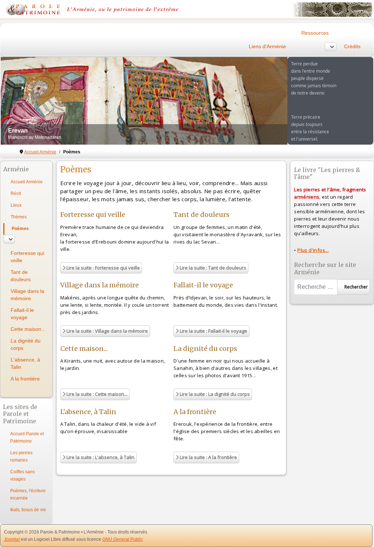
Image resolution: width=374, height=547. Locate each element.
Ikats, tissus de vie (28, 509)
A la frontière (25, 379)
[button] (265, 100)
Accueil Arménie (27, 181)
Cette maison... (28, 329)
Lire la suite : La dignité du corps (214, 394)
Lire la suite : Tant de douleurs (212, 267)
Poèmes (20, 228)
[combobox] (315, 287)
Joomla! (12, 539)
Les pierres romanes (21, 456)
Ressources (315, 33)
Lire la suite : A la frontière (208, 457)
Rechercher (356, 287)
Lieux (16, 205)
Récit (16, 193)
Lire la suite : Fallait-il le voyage (213, 331)
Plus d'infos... (313, 250)
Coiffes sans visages (22, 475)
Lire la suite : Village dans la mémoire (106, 331)
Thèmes (19, 216)
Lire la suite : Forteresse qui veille (102, 267)
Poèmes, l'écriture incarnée (28, 494)
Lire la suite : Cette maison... (96, 394)
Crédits (352, 46)
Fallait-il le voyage (22, 313)
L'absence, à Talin (25, 363)
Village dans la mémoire (27, 294)
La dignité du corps (26, 344)
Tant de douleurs (21, 275)
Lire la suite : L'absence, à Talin (99, 457)
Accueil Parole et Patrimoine (27, 437)
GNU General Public (122, 539)
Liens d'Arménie (267, 46)
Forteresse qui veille (27, 256)
